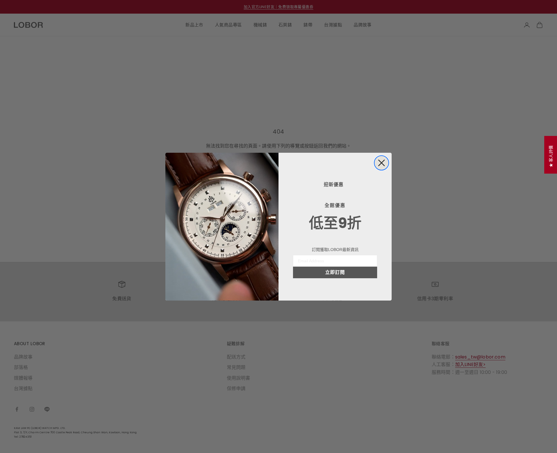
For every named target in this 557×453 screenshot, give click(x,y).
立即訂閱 (335, 272)
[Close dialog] (381, 163)
